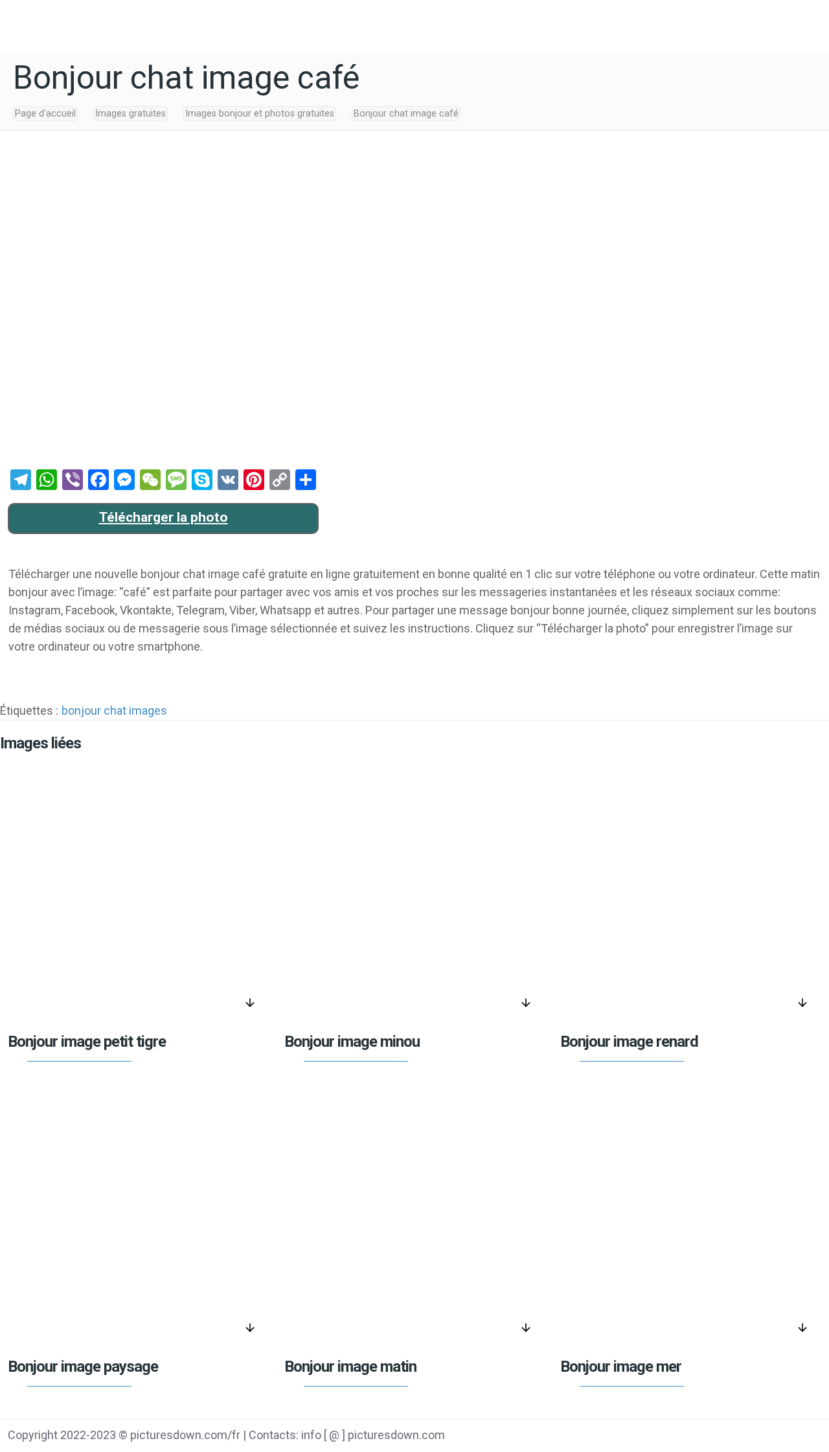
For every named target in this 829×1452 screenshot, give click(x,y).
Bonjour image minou (352, 1042)
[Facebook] (695, 1436)
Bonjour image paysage (83, 1366)
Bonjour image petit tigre (87, 1042)
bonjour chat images (114, 710)
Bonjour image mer (620, 1366)
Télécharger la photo (163, 517)
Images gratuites (130, 113)
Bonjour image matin (350, 1366)
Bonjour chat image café (406, 113)
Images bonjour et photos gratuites (259, 113)
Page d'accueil (45, 113)
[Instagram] (793, 1436)
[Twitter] (728, 1436)
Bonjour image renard (629, 1042)
